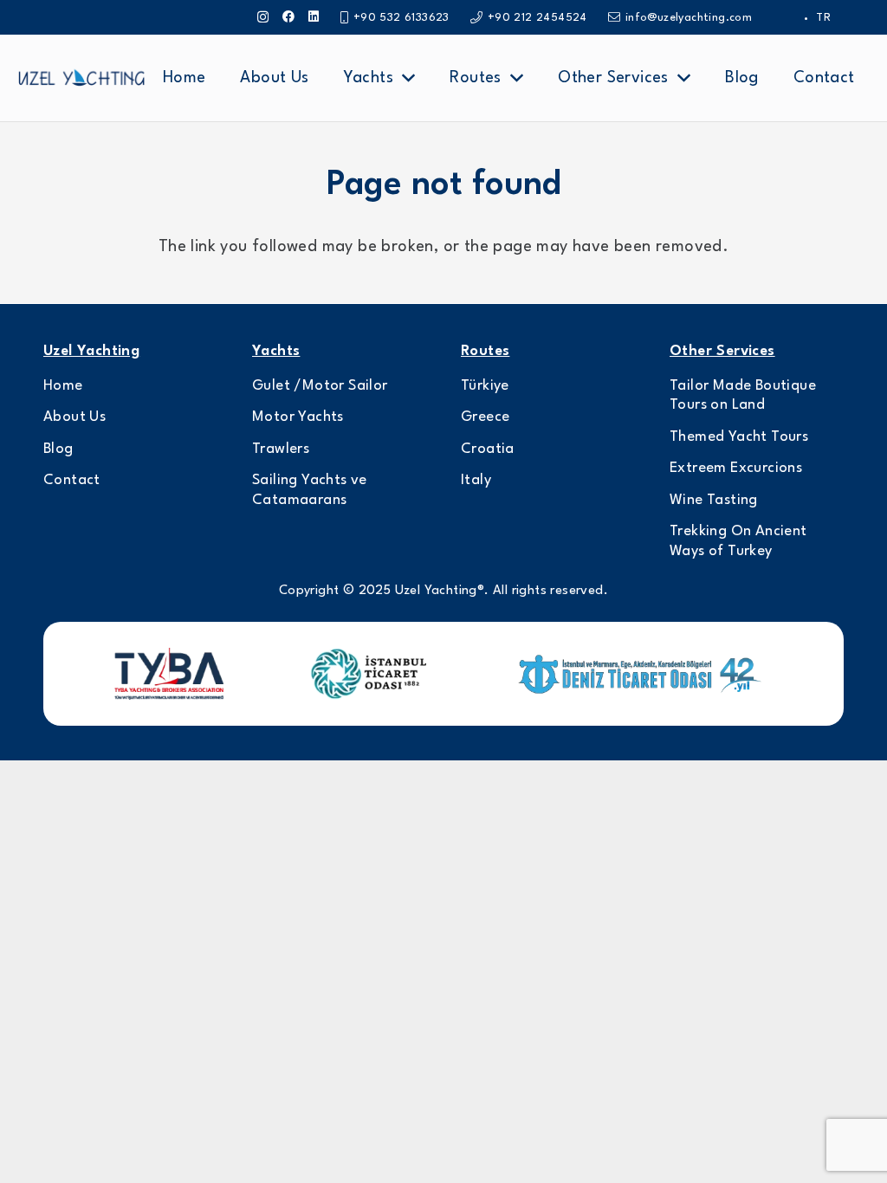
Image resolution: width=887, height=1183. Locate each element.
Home (63, 385)
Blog (58, 449)
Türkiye (485, 385)
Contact (71, 480)
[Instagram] (263, 16)
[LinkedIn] (313, 16)
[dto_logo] (643, 674)
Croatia (488, 449)
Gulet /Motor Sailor (320, 385)
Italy (476, 480)
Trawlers (280, 449)
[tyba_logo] (168, 674)
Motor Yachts (298, 417)
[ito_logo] (368, 674)
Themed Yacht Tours (739, 437)
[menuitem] (823, 17)
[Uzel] (81, 78)
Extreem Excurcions (736, 468)
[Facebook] (288, 16)
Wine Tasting (714, 500)
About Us (74, 417)
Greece (485, 417)
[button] (408, 78)
